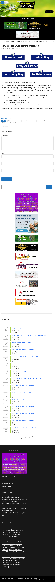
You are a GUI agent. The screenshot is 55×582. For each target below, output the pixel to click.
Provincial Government (15, 556)
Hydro (12, 545)
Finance (5, 538)
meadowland (39, 120)
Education (6, 534)
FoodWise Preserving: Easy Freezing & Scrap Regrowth (26, 428)
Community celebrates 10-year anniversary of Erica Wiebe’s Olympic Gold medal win (14, 514)
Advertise (20, 578)
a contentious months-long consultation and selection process (35, 108)
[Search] (49, 187)
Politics (5, 556)
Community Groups (17, 530)
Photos (5, 554)
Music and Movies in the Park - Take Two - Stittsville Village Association (30, 335)
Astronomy (11, 526)
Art (4, 526)
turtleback (14, 122)
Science (21, 558)
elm (20, 120)
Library (18, 545)
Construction (6, 532)
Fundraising (6, 541)
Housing (5, 545)
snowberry (4, 122)
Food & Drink (21, 538)
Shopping (13, 560)
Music (5, 549)
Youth (12, 566)
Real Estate (6, 558)
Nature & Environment (15, 549)
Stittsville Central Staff (9, 48)
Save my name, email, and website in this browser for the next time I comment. (25, 175)
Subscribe (11, 578)
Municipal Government (9, 547)
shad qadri (46, 120)
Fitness (12, 538)
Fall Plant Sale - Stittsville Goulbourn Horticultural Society (26, 357)
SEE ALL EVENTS (26, 437)
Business (19, 528)
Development (16, 532)
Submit (3, 578)
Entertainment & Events (17, 534)
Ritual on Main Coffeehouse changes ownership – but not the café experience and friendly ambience (14, 508)
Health (13, 543)
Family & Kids (16, 536)
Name (3, 153)
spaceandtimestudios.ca (8, 476)
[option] (28, 41)
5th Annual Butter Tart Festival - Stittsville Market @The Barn (27, 378)
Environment (7, 536)
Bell (9, 120)
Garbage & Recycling (17, 541)
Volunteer (16, 564)
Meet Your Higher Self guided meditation (22, 393)
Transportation (7, 564)
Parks (12, 551)
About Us (37, 578)
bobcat (12, 120)
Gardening (6, 543)
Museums (20, 547)
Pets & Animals (20, 551)
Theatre (18, 562)
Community (6, 530)
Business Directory (6, 486)
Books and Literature (8, 528)
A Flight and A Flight (17, 328)
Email (3, 161)
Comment (4, 135)
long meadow (33, 120)
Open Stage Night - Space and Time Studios (23, 349)
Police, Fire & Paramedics (16, 554)
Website (3, 168)
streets (9, 122)
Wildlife (5, 566)
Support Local (5, 488)
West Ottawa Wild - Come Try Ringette (21, 342)
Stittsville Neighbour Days (18, 399)
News (10, 118)
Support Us (28, 578)
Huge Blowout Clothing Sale (19, 364)
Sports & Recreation (8, 562)
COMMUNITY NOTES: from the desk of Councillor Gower (17, 41)
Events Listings (6, 489)
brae (17, 120)
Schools (14, 558)
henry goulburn (25, 120)
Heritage (21, 543)
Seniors (5, 560)
